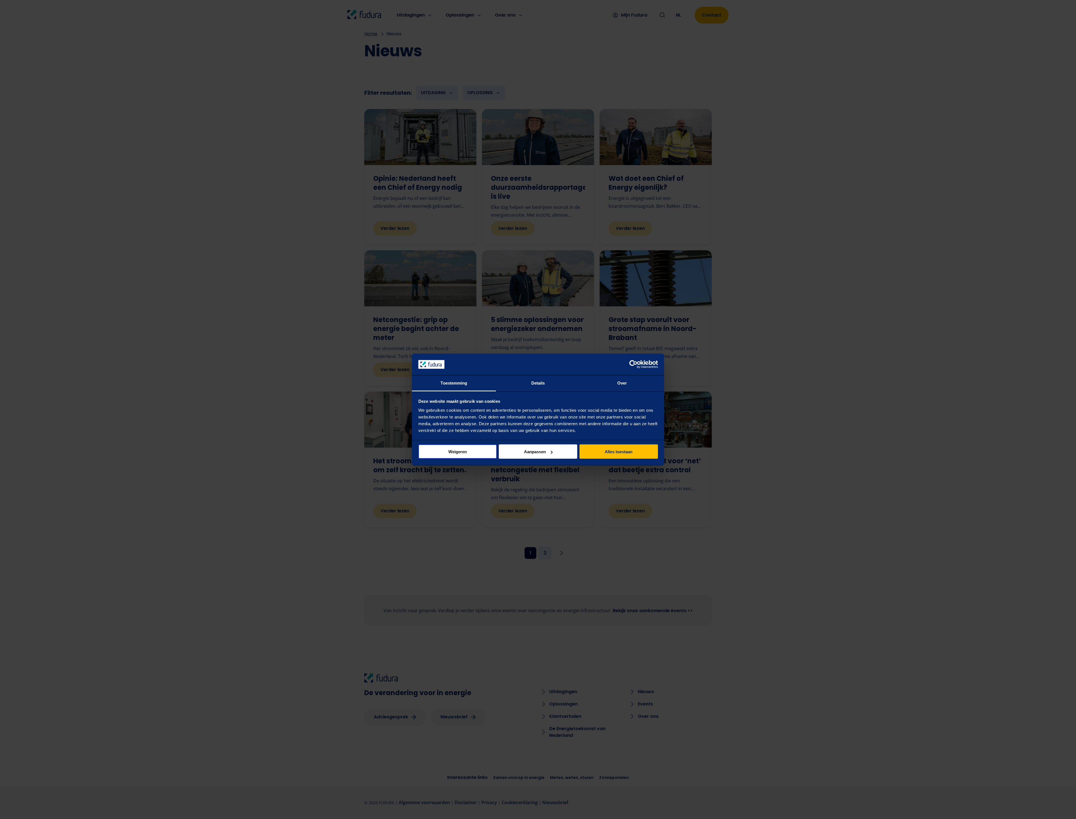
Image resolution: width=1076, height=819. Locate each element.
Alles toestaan (618, 451)
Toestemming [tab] (453, 382)
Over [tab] (622, 382)
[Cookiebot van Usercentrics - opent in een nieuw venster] (633, 364)
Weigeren (457, 451)
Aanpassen (535, 451)
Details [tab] (538, 382)
